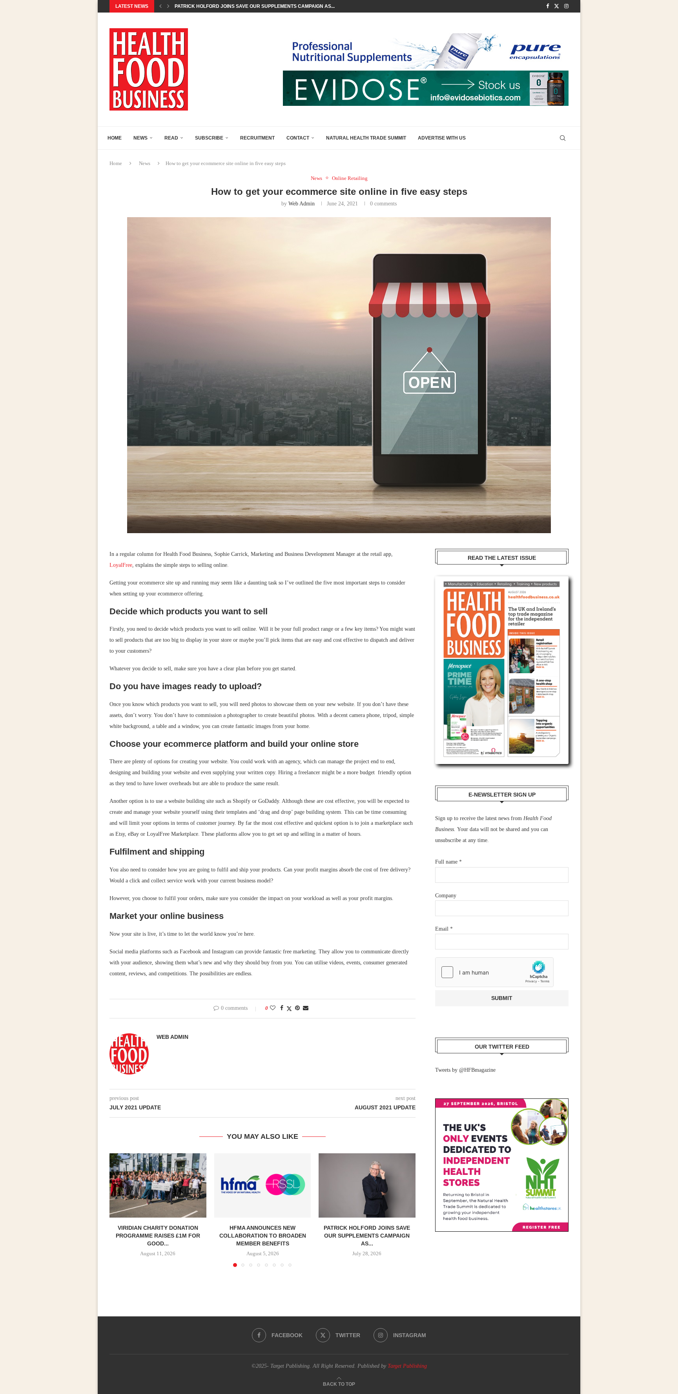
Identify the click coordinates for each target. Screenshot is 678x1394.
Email (444, 929)
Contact (297, 138)
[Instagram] (566, 6)
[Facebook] (547, 6)
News (140, 138)
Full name (448, 862)
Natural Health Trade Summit (366, 138)
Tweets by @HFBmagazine (465, 1070)
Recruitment (257, 138)
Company (445, 895)
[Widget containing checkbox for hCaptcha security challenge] (494, 972)
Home (115, 138)
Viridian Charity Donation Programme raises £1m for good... (158, 1235)
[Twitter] (556, 6)
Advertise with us (442, 138)
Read (171, 138)
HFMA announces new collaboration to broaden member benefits (262, 1235)
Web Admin (301, 204)
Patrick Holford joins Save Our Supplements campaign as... (367, 1235)
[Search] (563, 138)
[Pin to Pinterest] (297, 1008)
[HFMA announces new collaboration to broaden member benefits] (262, 1185)
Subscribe (209, 138)
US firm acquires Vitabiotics (212, 6)
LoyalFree (120, 565)
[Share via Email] (305, 1008)
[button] (160, 6)
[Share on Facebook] (281, 1008)
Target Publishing (407, 1366)
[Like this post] (272, 1008)
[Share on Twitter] (289, 1008)
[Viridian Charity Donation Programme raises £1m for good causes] (157, 1185)
